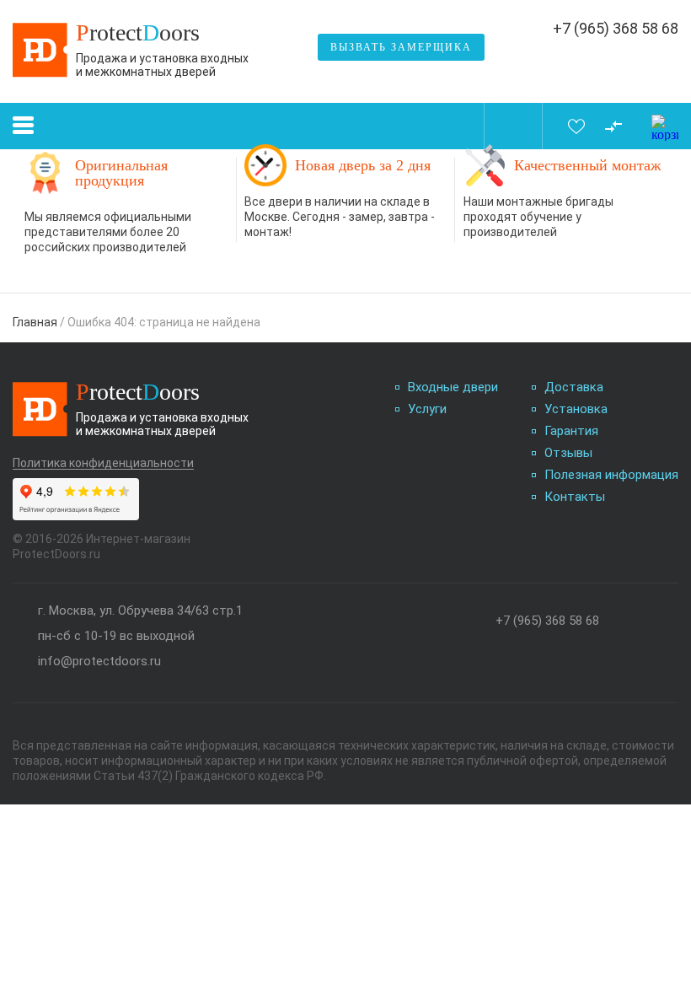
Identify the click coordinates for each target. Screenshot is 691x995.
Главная (35, 322)
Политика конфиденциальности (103, 463)
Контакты (574, 497)
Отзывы (568, 453)
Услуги (427, 409)
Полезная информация (611, 475)
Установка (576, 409)
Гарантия (571, 431)
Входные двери (453, 387)
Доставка (573, 387)
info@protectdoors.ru (99, 661)
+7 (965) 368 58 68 (615, 28)
